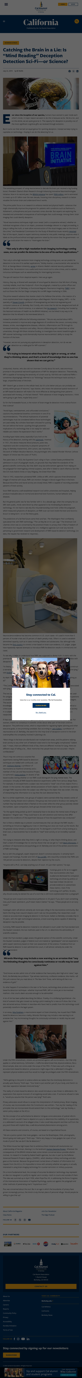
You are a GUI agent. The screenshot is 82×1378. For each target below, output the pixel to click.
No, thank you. (41, 712)
